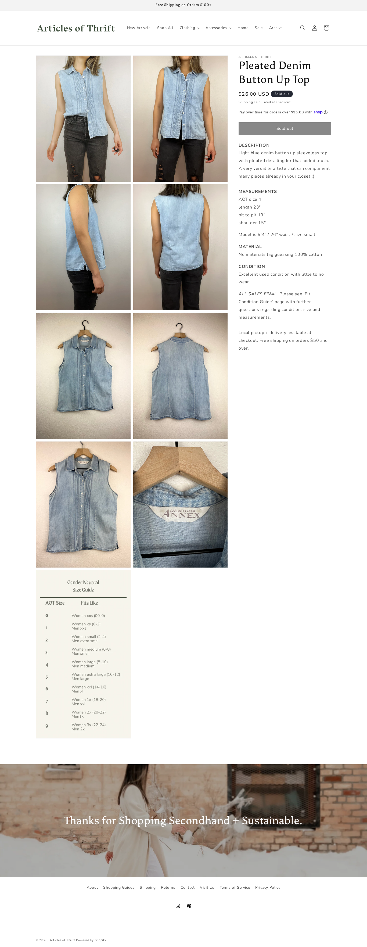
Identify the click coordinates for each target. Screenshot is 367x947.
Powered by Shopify (91, 940)
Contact (188, 887)
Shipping (246, 102)
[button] (190, 28)
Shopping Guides (118, 887)
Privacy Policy (267, 887)
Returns (168, 887)
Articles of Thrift (62, 940)
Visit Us (207, 887)
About (92, 887)
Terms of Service (235, 887)
